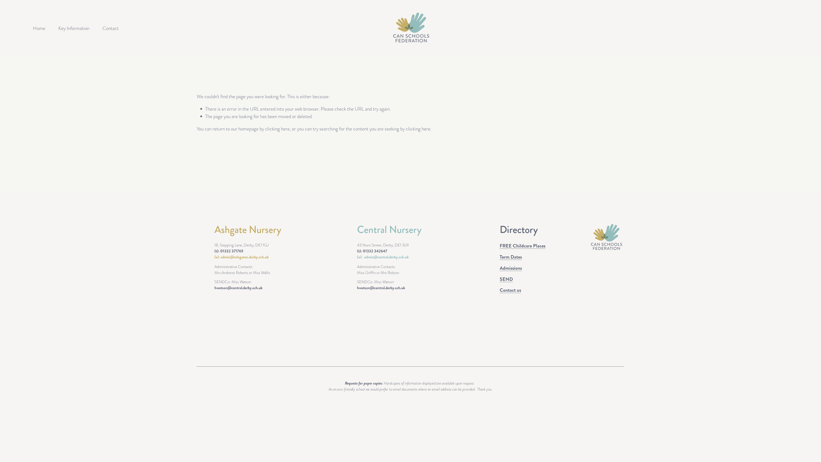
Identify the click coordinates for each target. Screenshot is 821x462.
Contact (110, 28)
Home (39, 28)
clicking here (277, 128)
